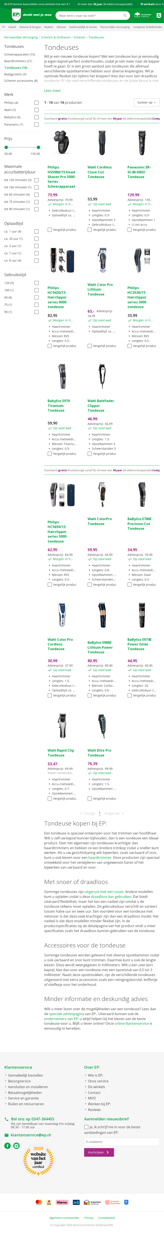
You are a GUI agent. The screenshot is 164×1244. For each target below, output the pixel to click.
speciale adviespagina (66, 1013)
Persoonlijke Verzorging (21, 37)
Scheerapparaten (19, 54)
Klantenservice (18, 1067)
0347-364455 (42, 1118)
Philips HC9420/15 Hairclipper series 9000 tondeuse (57, 297)
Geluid (12, 27)
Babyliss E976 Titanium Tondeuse (59, 405)
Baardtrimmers (18, 61)
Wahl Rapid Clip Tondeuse (61, 752)
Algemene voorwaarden (64, 1218)
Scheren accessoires (21, 81)
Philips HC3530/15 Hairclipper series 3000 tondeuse (136, 297)
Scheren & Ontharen (55, 37)
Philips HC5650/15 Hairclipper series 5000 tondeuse (57, 532)
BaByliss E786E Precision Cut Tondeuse (139, 524)
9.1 (68, 4)
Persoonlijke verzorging (115, 27)
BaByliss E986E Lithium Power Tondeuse (100, 647)
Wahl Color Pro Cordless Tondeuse (60, 644)
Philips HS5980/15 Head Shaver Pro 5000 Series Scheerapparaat (61, 177)
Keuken (48, 27)
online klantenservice (132, 1023)
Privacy (89, 1218)
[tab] (22, 46)
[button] (22, 46)
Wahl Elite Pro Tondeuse (99, 752)
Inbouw (61, 27)
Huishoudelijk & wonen (83, 27)
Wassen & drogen (30, 27)
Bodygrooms (15, 74)
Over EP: (92, 1067)
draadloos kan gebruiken (111, 896)
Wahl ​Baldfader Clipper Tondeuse (101, 405)
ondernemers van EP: (61, 1018)
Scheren (79, 37)
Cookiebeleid (106, 1218)
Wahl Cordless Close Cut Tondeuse (100, 172)
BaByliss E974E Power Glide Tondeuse (139, 644)
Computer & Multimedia (147, 27)
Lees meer (52, 90)
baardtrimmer (99, 857)
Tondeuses (96, 37)
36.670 (8, 4)
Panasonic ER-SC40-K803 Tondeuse (139, 172)
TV (3, 27)
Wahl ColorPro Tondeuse (100, 521)
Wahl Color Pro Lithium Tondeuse (100, 289)
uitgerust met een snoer (104, 891)
